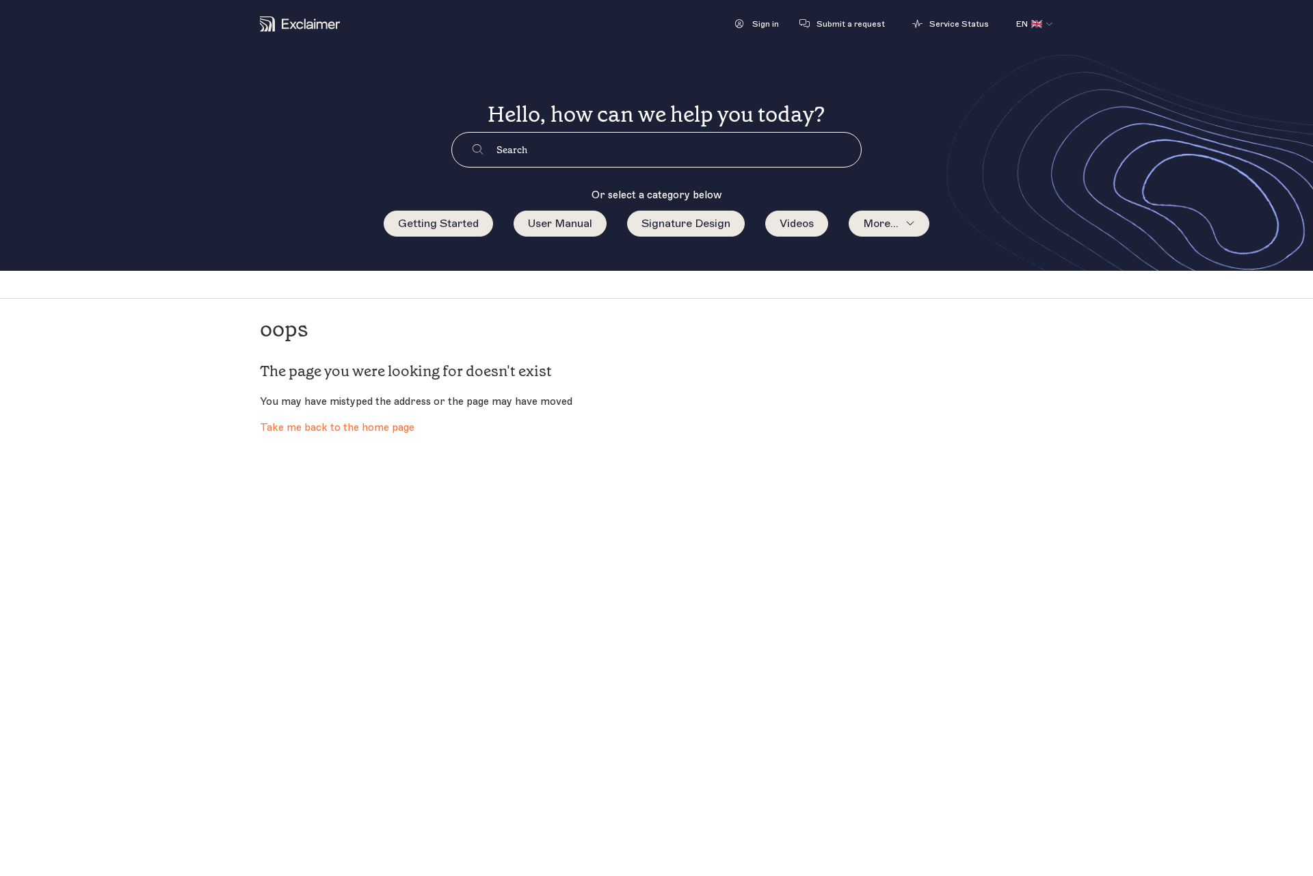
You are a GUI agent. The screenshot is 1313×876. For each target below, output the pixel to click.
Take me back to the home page (337, 428)
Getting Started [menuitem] (438, 223)
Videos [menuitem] (797, 223)
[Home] (300, 23)
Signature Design (685, 223)
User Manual (560, 223)
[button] (757, 24)
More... (881, 223)
